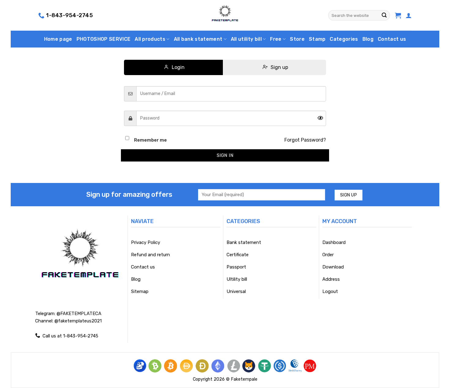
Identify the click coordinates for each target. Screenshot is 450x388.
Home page (58, 39)
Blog (367, 39)
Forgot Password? (305, 140)
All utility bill (246, 39)
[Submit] (384, 15)
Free (275, 39)
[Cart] (398, 15)
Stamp (317, 39)
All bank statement (198, 39)
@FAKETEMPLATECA (79, 313)
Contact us (392, 39)
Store (297, 39)
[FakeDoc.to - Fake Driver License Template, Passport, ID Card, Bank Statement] (225, 15)
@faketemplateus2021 (78, 321)
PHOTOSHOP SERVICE (103, 39)
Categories (344, 39)
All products (150, 39)
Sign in (225, 155)
